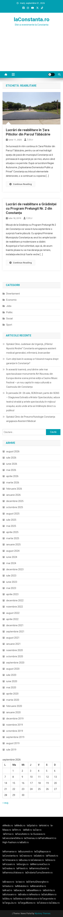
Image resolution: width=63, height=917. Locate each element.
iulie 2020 (11, 675)
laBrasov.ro (8, 881)
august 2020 (12, 668)
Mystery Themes (42, 913)
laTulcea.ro (43, 902)
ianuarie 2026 (13, 495)
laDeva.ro (50, 860)
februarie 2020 (14, 706)
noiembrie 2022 (14, 606)
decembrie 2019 (15, 718)
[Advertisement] (31, 52)
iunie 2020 (11, 681)
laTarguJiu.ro (10, 902)
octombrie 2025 (14, 507)
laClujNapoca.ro (42, 851)
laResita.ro (34, 894)
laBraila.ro (23, 894)
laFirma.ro (8, 834)
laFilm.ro (16, 829)
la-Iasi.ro (20, 881)
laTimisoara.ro (10, 860)
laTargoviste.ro (48, 898)
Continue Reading (22, 184)
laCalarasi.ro (37, 860)
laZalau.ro (54, 902)
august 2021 (12, 637)
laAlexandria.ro (38, 886)
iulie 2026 (11, 457)
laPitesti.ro (22, 868)
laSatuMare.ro (48, 894)
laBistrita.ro (49, 890)
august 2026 (12, 451)
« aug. (6, 802)
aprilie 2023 (12, 594)
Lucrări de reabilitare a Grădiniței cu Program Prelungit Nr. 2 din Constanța (31, 208)
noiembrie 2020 (14, 650)
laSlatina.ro (19, 898)
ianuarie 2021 (13, 644)
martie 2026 (12, 482)
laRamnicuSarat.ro (39, 868)
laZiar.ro (37, 829)
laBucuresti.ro (25, 851)
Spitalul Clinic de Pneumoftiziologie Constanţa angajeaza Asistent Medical (30, 418)
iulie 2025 (11, 519)
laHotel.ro (44, 825)
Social (9, 318)
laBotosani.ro (9, 894)
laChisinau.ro (31, 838)
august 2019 (12, 743)
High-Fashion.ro (11, 842)
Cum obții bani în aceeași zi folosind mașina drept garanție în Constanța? (32, 361)
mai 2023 (11, 588)
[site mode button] (51, 74)
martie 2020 (12, 700)
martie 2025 (12, 538)
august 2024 (12, 551)
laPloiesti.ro (52, 855)
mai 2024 (11, 563)
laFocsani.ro (9, 864)
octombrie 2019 (14, 731)
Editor (30, 139)
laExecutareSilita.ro (13, 838)
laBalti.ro (24, 842)
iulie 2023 (11, 575)
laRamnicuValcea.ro (13, 872)
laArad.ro (7, 890)
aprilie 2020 (12, 693)
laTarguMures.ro (26, 902)
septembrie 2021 (15, 631)
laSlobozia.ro (32, 898)
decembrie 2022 (15, 600)
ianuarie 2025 (13, 544)
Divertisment (13, 293)
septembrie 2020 (15, 662)
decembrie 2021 (15, 625)
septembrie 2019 (15, 737)
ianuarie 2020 (13, 712)
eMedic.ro (8, 825)
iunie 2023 (11, 582)
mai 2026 (11, 470)
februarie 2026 (14, 488)
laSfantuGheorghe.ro (37, 881)
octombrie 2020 (14, 656)
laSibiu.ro (7, 898)
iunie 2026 (11, 464)
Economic (11, 299)
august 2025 (12, 513)
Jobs (8, 306)
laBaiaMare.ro (34, 890)
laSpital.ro (32, 825)
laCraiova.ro (26, 855)
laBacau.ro (19, 890)
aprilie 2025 (12, 532)
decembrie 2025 (15, 501)
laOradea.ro (9, 868)
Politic (9, 312)
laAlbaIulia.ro (22, 886)
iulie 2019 (11, 749)
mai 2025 (11, 526)
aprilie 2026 (12, 476)
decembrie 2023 (15, 569)
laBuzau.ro (25, 860)
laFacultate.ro (22, 834)
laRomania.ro (10, 851)
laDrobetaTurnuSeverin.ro (39, 872)
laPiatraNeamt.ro (47, 838)
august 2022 (12, 613)
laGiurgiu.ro (23, 864)
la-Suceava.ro (38, 834)
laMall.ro (27, 829)
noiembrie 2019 (14, 724)
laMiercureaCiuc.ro (40, 864)
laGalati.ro (39, 855)
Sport (9, 324)
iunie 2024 (11, 557)
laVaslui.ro (9, 886)
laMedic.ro (20, 825)
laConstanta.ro (31, 19)
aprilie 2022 (12, 619)
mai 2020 (11, 687)
